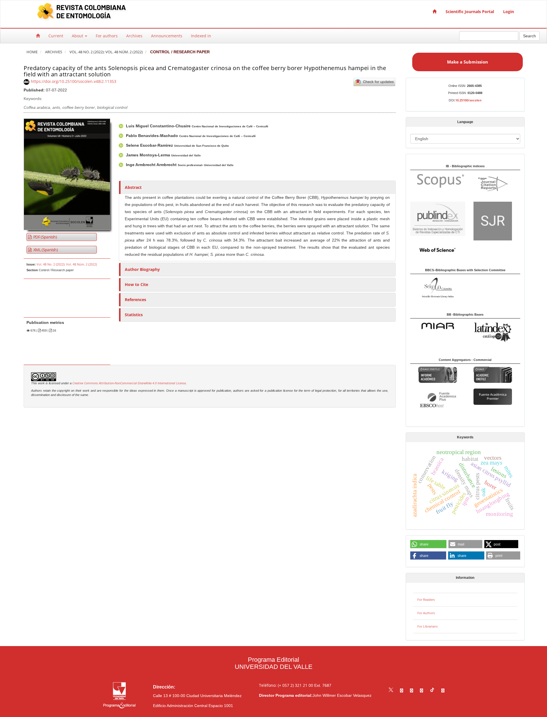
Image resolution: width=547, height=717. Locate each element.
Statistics (134, 314)
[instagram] (411, 690)
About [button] (78, 35)
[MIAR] (437, 326)
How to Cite (136, 284)
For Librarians (427, 626)
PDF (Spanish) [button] (44, 237)
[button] (428, 544)
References (135, 299)
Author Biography (142, 269)
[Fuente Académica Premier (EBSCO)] (492, 396)
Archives (134, 35)
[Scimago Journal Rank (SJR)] (492, 220)
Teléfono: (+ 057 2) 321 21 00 (286, 685)
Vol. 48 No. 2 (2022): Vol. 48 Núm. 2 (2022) (106, 52)
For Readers (426, 599)
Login (508, 11)
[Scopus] (438, 180)
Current (55, 35)
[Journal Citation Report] (492, 184)
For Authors (426, 613)
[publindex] (437, 218)
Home (32, 52)
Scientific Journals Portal (470, 11)
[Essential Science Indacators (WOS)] (437, 250)
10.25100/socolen (468, 100)
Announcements (166, 35)
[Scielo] (437, 287)
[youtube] (421, 690)
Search (529, 36)
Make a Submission (467, 62)
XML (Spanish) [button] (45, 249)
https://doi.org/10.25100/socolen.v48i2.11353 (73, 81)
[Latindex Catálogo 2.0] (492, 332)
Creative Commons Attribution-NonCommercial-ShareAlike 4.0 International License (129, 383)
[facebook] (401, 690)
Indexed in (201, 35)
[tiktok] (432, 690)
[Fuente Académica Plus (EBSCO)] (437, 400)
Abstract (133, 187)
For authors (107, 35)
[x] (391, 690)
